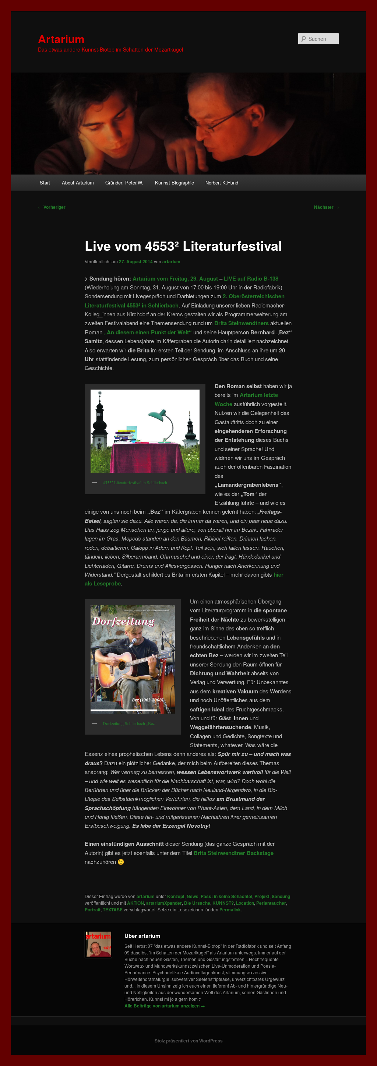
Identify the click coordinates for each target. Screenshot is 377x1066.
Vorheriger (52, 207)
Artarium (61, 38)
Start (45, 182)
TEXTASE (113, 909)
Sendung (281, 896)
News (192, 896)
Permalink (230, 909)
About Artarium (78, 182)
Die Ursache (197, 903)
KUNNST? (223, 903)
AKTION (135, 903)
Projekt (261, 896)
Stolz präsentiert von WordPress (189, 1040)
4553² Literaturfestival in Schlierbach (135, 482)
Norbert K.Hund (221, 182)
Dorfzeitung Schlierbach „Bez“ (129, 723)
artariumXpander (164, 903)
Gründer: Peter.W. (124, 182)
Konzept (175, 896)
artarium (171, 261)
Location (245, 903)
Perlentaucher (271, 903)
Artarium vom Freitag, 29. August (175, 278)
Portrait (93, 909)
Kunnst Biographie (174, 182)
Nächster (326, 207)
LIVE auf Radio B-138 (251, 278)
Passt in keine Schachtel (226, 896)
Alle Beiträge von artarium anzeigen (164, 1005)
